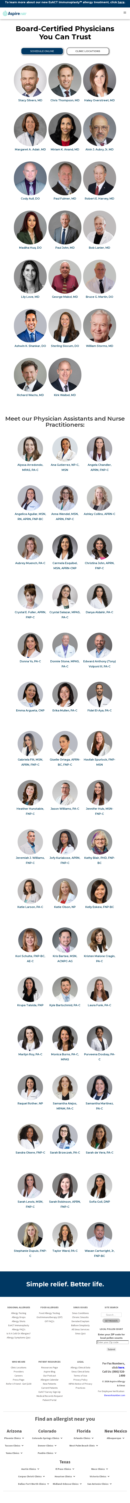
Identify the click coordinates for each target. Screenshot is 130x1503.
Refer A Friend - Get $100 (18, 1383)
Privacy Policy (80, 1379)
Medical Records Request (50, 1395)
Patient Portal (49, 1400)
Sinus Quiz (80, 1333)
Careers (19, 1375)
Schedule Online (42, 51)
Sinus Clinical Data (80, 1371)
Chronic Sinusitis (80, 1317)
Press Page (18, 1379)
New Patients (49, 1383)
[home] (14, 13)
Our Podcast (49, 1375)
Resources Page (49, 1367)
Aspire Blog (49, 1371)
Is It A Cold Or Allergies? (19, 1333)
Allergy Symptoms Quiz (18, 1337)
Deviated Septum (80, 1321)
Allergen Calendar (50, 1379)
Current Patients (49, 1387)
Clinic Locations (18, 1367)
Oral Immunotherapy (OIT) (49, 1317)
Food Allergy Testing (49, 1313)
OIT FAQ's (49, 1321)
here (121, 2)
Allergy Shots (18, 1321)
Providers (19, 1371)
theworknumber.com (114, 1395)
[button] (125, 13)
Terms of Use (80, 1375)
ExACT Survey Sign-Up (50, 1391)
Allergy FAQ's (18, 1329)
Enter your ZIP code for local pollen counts (111, 1336)
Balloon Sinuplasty (80, 1325)
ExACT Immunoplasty (18, 1325)
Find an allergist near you (65, 1418)
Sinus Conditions (80, 1313)
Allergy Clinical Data (80, 1367)
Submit (111, 1349)
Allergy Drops (19, 1317)
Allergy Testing (18, 1313)
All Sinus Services (80, 1329)
